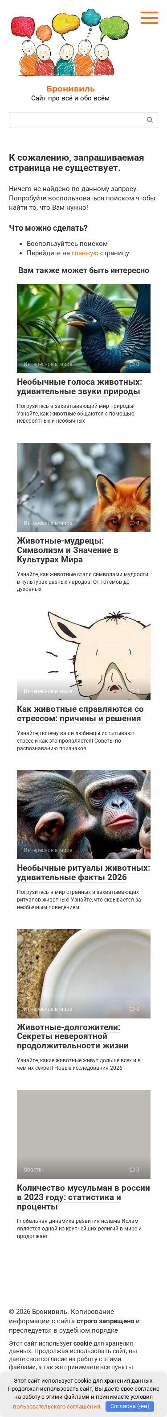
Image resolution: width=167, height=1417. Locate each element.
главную (85, 253)
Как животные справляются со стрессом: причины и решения (80, 713)
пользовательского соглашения (56, 1406)
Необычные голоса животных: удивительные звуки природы (79, 386)
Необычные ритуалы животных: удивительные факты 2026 (83, 872)
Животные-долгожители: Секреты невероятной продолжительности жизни (73, 1036)
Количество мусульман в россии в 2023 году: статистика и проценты (83, 1197)
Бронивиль (70, 89)
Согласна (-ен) (130, 1406)
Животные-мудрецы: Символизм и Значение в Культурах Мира (67, 550)
